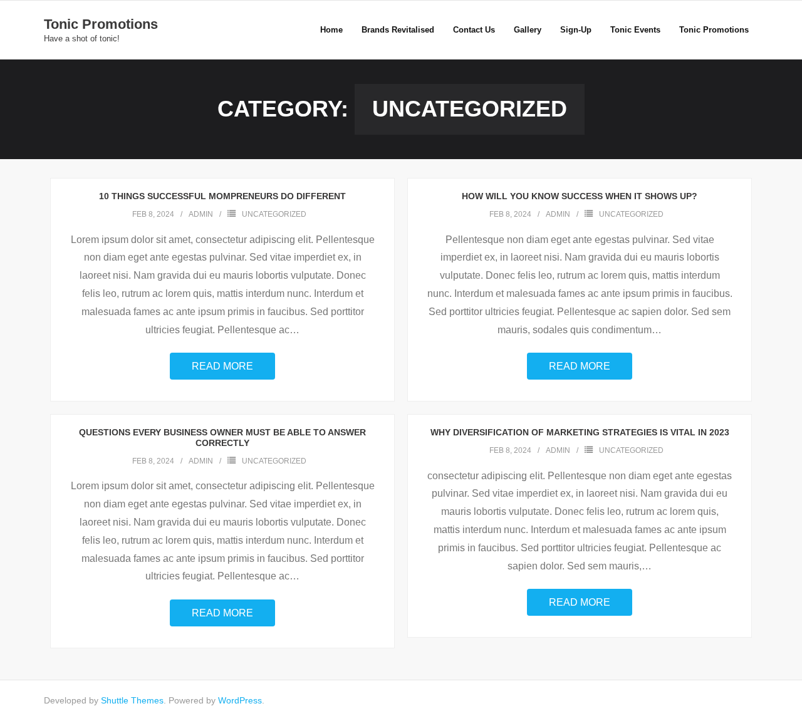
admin (201, 214)
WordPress (240, 700)
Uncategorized (274, 214)
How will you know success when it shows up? (579, 196)
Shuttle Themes (132, 700)
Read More (222, 366)
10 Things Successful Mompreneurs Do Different (222, 196)
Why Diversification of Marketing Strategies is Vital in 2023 (579, 432)
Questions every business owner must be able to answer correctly (222, 437)
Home (331, 29)
